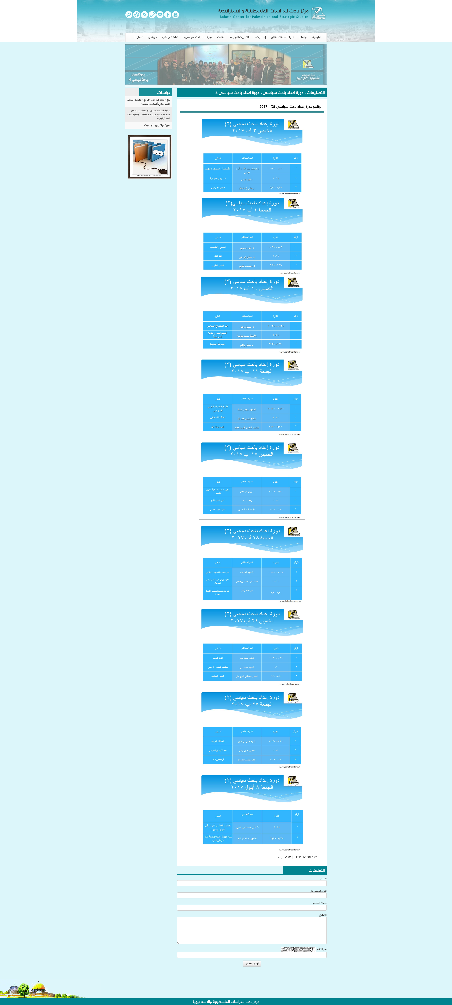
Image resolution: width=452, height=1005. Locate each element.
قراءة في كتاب (170, 37)
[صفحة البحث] (128, 16)
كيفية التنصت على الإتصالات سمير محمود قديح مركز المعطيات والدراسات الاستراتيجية (148, 114)
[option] (226, 65)
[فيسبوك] (167, 16)
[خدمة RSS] (144, 16)
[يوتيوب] (175, 16)
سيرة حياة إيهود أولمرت (157, 125)
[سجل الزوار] (152, 16)
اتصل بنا (138, 37)
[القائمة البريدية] (136, 16)
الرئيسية (317, 37)
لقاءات (220, 37)
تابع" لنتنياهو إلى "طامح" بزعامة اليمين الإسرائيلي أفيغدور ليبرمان (148, 101)
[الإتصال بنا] (159, 16)
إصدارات (261, 37)
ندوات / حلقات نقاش (282, 37)
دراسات (303, 37)
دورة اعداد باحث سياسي (198, 37)
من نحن (152, 37)
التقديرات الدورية (240, 37)
